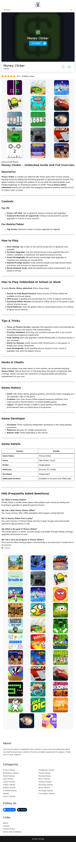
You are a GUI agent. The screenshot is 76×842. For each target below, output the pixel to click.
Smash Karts (60, 569)
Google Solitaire (38, 125)
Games (7, 548)
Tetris (38, 663)
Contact (6, 826)
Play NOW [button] (36, 43)
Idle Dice (38, 711)
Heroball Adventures (60, 600)
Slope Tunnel (60, 632)
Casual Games (9, 782)
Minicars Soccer (60, 648)
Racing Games (44, 776)
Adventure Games (11, 773)
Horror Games (9, 796)
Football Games (10, 790)
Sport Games (44, 787)
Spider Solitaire (14, 125)
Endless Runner (9, 787)
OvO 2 (14, 157)
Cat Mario (15, 711)
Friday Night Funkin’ (60, 695)
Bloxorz (61, 141)
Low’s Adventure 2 (15, 632)
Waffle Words (15, 616)
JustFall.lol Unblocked (61, 93)
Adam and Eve (60, 711)
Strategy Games (45, 790)
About (5, 823)
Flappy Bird (38, 616)
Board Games (9, 776)
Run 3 (38, 569)
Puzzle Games (44, 773)
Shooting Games (45, 785)
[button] (71, 10)
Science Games (45, 782)
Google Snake (15, 585)
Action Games (9, 770)
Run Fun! (15, 600)
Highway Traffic (38, 141)
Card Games (8, 779)
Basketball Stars (61, 157)
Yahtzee (38, 648)
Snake (15, 695)
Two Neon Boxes (14, 93)
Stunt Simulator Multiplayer (14, 140)
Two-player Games (46, 793)
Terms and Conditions (12, 832)
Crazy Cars (38, 93)
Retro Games (44, 779)
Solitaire (60, 616)
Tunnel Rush (15, 679)
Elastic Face (61, 125)
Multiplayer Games (46, 770)
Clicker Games (9, 785)
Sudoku (15, 648)
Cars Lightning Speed (61, 109)
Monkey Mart (38, 109)
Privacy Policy (9, 829)
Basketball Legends (38, 157)
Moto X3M (15, 569)
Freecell (60, 663)
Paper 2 (49, 727)
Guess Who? (38, 695)
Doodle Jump (14, 109)
